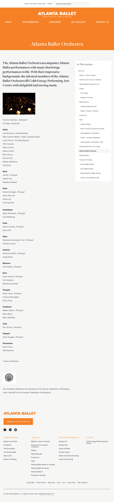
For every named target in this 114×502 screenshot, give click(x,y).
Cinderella (7, 445)
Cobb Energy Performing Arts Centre (97, 442)
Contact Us (35, 457)
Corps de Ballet (64, 448)
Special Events (64, 452)
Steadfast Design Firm (47, 494)
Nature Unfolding (10, 459)
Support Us (102, 21)
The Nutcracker (9, 448)
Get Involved (78, 21)
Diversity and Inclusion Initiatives (39, 446)
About (8, 21)
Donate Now (63, 445)
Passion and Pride (10, 441)
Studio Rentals (41, 483)
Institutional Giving (66, 459)
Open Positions (82, 483)
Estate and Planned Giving (69, 455)
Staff (33, 461)
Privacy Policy (71, 483)
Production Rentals (38, 475)
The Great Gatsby (10, 452)
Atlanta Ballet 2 (37, 472)
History (33, 450)
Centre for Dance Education (35, 4)
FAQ (63, 483)
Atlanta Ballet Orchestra (40, 468)
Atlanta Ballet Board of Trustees (43, 464)
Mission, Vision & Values (40, 441)
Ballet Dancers (36, 454)
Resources (51, 483)
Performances (30, 21)
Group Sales (31, 483)
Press (59, 483)
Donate (50, 4)
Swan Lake (8, 455)
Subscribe (55, 21)
